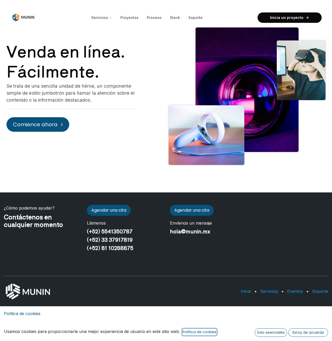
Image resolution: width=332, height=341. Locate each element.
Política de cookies (22, 313)
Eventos (295, 291)
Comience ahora (36, 124)
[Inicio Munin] (23, 17)
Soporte (195, 17)
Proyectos (129, 17)
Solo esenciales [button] (271, 332)
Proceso (154, 17)
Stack (175, 17)
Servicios (99, 17)
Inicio (246, 291)
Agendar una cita (108, 210)
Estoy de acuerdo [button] (308, 332)
